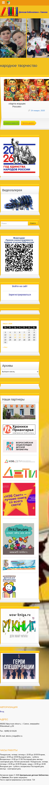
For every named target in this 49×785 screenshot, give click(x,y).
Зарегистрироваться (20, 294)
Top (46, 782)
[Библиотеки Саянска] (19, 412)
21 (24, 337)
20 (20, 337)
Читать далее (28, 123)
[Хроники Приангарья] (19, 429)
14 (24, 335)
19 (15, 337)
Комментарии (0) (11, 123)
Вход (2, 712)
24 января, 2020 (38, 110)
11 (10, 335)
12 (15, 335)
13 (20, 335)
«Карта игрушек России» (16, 105)
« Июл (5, 347)
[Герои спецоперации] (19, 666)
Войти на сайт (19, 286)
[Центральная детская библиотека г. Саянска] (24, 12)
